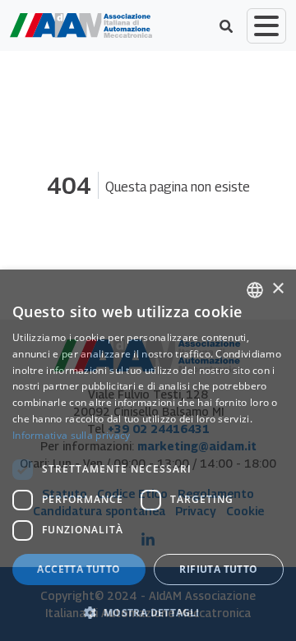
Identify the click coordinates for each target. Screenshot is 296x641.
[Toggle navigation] (266, 26)
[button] (148, 612)
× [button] (277, 289)
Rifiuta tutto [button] (218, 569)
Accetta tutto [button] (78, 569)
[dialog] (148, 455)
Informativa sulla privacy (71, 435)
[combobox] (255, 290)
